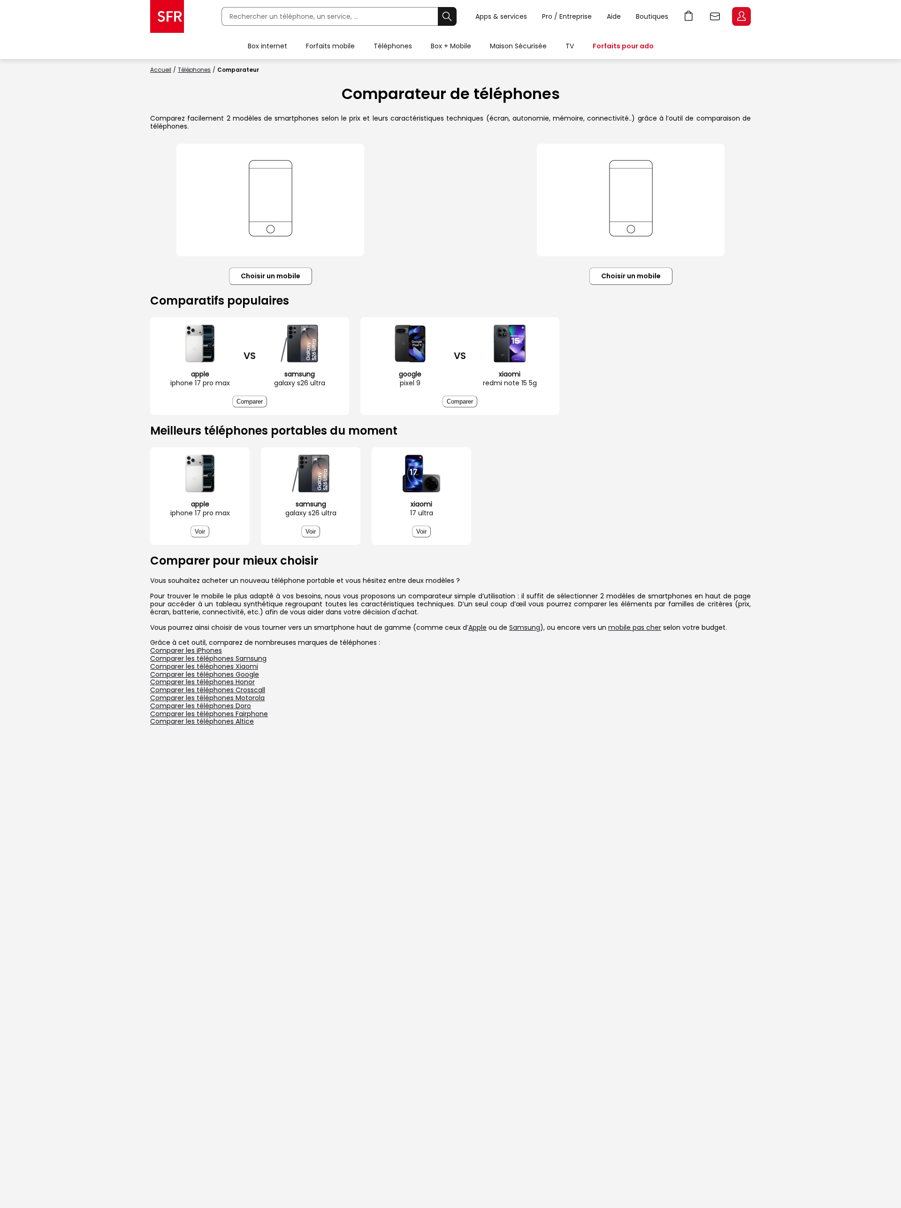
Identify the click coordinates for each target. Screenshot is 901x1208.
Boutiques (652, 16)
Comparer (250, 401)
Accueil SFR (167, 16)
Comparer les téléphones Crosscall (207, 690)
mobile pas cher (634, 627)
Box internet (267, 46)
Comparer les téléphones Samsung (208, 658)
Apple (477, 627)
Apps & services (501, 16)
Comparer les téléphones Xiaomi (204, 666)
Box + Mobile (451, 46)
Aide (614, 16)
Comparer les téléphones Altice (202, 721)
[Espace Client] (740, 17)
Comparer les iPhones (186, 650)
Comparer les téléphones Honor (202, 682)
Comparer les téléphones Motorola (207, 698)
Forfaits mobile (330, 46)
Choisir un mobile (270, 276)
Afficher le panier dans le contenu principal (689, 16)
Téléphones (393, 46)
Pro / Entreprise (567, 16)
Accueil (160, 70)
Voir (200, 531)
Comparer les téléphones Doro (200, 706)
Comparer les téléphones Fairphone (209, 714)
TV (569, 46)
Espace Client (741, 16)
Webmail (715, 16)
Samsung (524, 627)
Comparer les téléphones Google (204, 674)
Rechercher (447, 16)
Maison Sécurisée (518, 46)
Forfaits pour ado (623, 46)
